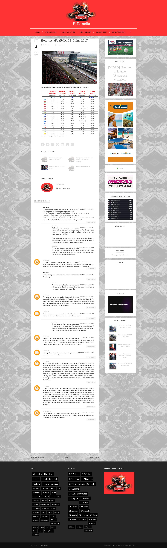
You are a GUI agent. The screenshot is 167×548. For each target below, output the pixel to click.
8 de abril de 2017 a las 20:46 (86, 323)
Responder (91, 222)
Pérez (54, 493)
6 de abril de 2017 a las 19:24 (86, 248)
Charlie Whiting (55, 523)
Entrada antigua (94, 457)
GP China (86, 474)
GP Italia (91, 484)
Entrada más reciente (37, 457)
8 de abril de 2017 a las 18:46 (86, 413)
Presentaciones (44, 504)
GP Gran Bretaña (77, 484)
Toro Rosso (45, 508)
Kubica (53, 516)
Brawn (42, 527)
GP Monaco (92, 519)
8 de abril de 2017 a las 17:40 (86, 363)
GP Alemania (73, 511)
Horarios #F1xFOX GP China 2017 (64, 40)
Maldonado (54, 520)
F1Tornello (46, 45)
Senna (40, 531)
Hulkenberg (45, 516)
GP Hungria (82, 519)
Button (53, 508)
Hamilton (48, 474)
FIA (59, 488)
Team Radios (36, 534)
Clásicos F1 (101, 32)
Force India (36, 500)
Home (37, 32)
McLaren (36, 488)
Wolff (47, 527)
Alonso (54, 484)
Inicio (66, 457)
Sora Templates (117, 545)
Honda (43, 512)
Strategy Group (48, 531)
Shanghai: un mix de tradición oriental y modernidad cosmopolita (84, 159)
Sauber (35, 497)
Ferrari (36, 479)
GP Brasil (72, 519)
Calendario (51, 32)
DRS (58, 497)
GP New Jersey (88, 530)
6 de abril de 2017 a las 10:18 (86, 227)
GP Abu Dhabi (85, 498)
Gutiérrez (35, 520)
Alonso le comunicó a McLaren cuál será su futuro (125, 355)
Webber (44, 500)
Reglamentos (119, 32)
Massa (41, 497)
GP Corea (79, 527)
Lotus (53, 488)
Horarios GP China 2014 (83, 166)
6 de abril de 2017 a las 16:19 (86, 274)
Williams (51, 500)
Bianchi (56, 512)
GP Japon (73, 498)
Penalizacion (44, 520)
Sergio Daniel (47, 411)
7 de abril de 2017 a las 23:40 (86, 338)
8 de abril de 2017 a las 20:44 (86, 284)
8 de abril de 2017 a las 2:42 (86, 352)
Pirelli (47, 497)
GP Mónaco (83, 507)
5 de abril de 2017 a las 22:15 (86, 209)
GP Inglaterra (88, 526)
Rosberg (36, 484)
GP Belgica (74, 474)
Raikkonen (45, 488)
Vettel (44, 479)
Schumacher (55, 504)
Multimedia (85, 32)
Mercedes (37, 474)
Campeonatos (68, 32)
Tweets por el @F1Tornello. (120, 255)
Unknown (46, 260)
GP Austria (73, 515)
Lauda (53, 527)
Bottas (53, 497)
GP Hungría (84, 502)
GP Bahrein (87, 479)
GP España (74, 489)
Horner (50, 512)
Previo (46, 484)
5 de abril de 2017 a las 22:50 (86, 262)
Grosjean (35, 504)
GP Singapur (83, 515)
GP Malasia (73, 507)
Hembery (35, 527)
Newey (34, 531)
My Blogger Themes (131, 545)
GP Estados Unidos (78, 493)
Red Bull (53, 479)
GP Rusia (93, 515)
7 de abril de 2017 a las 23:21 (86, 313)
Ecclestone (36, 512)
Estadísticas (36, 508)
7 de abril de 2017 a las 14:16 (86, 296)
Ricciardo (46, 493)
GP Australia (85, 511)
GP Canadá (74, 479)
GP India (71, 527)
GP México (92, 523)
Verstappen (36, 493)
